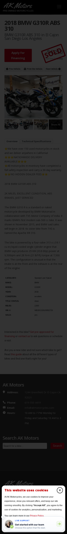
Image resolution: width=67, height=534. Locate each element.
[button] (3, 517)
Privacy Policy (36, 515)
